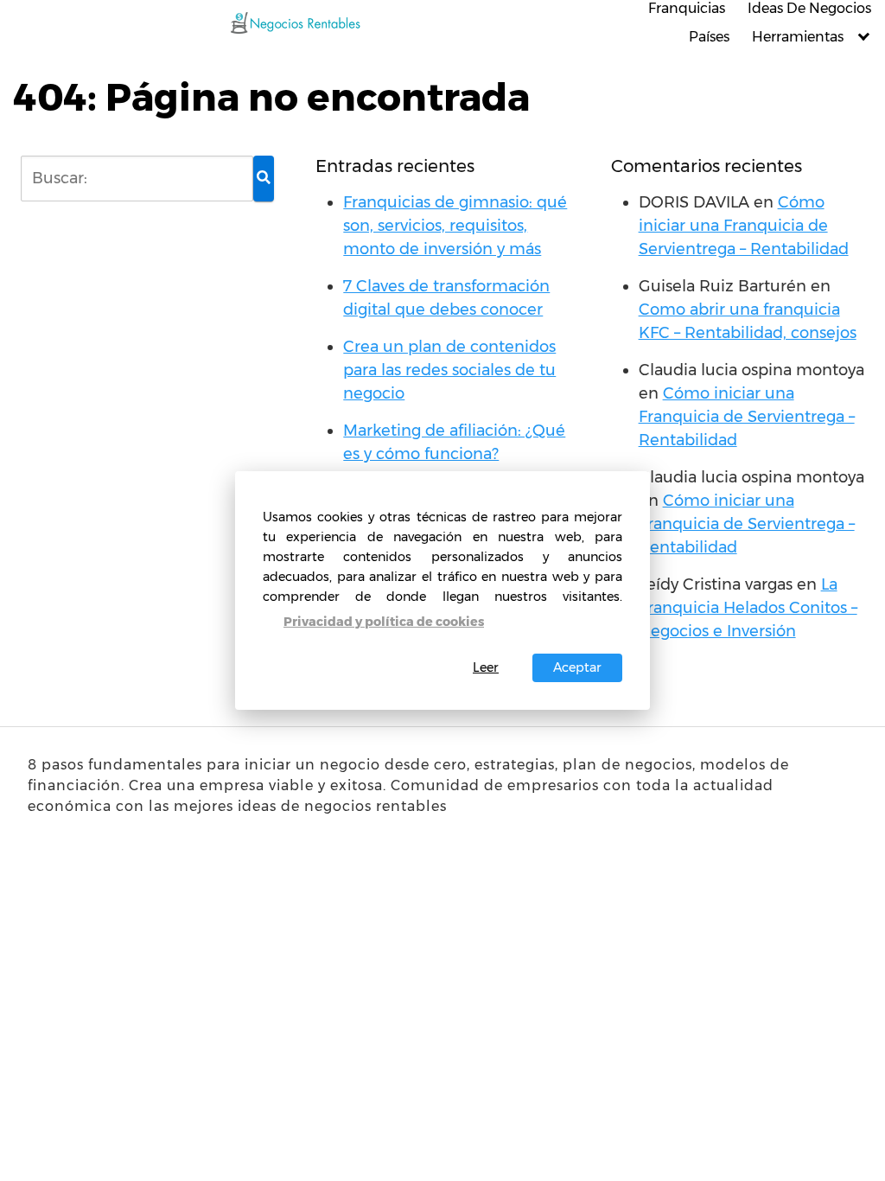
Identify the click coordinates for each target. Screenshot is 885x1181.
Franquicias (686, 8)
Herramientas (798, 37)
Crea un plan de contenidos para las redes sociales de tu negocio (449, 370)
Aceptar (577, 667)
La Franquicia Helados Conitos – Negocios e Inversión (748, 608)
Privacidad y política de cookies (383, 621)
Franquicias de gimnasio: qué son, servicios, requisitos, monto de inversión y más (455, 226)
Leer (486, 667)
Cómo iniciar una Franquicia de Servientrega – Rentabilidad (744, 226)
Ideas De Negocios (809, 8)
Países (709, 37)
